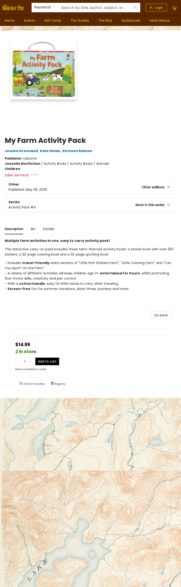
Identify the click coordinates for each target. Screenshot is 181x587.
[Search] (135, 7)
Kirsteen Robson (77, 151)
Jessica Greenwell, (22, 151)
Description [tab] (14, 229)
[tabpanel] (90, 272)
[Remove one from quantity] (18, 361)
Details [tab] (48, 229)
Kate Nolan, (51, 151)
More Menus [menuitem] (160, 20)
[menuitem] (9, 20)
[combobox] (45, 7)
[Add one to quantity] (31, 361)
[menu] (90, 20)
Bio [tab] (33, 229)
